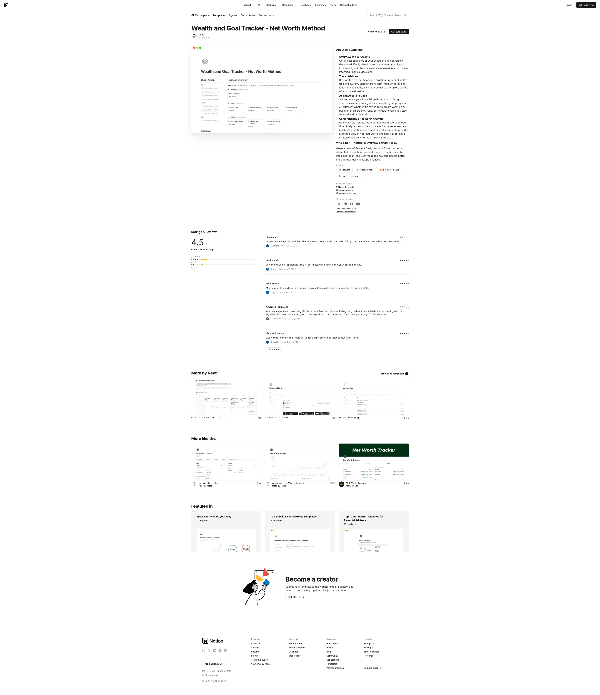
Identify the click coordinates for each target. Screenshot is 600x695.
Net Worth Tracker (208, 483)
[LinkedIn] (345, 204)
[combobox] (388, 15)
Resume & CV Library (276, 417)
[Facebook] (351, 204)
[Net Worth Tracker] (226, 462)
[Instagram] (203, 650)
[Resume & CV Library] (300, 396)
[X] (339, 204)
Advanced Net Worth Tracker (288, 483)
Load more (273, 349)
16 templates (204, 37)
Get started (296, 597)
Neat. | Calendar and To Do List (208, 417)
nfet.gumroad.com (347, 193)
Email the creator (347, 187)
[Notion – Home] (6, 5)
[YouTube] (225, 650)
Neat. (201, 34)
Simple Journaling (349, 417)
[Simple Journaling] (374, 396)
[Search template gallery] (405, 15)
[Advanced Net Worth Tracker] (300, 462)
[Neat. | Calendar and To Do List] (226, 396)
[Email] (358, 204)
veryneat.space (346, 190)
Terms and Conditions (346, 212)
